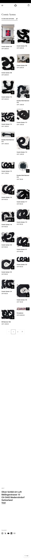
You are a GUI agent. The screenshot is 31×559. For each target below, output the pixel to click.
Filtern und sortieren (8, 18)
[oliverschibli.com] (15, 5)
